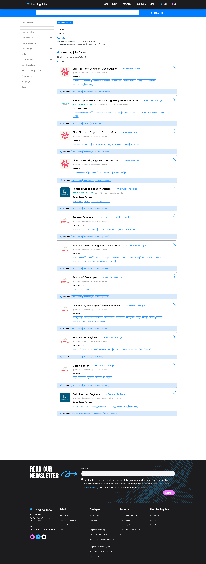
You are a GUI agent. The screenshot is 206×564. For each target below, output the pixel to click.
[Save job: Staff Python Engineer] (174, 336)
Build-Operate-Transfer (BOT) (101, 551)
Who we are (154, 515)
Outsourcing (94, 556)
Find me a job (156, 13)
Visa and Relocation (68, 525)
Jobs (106, 4)
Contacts (153, 525)
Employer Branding (97, 530)
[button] (117, 79)
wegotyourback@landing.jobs (43, 529)
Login (165, 4)
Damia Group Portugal (83, 197)
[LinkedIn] (32, 536)
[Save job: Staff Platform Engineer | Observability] (174, 67)
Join (175, 4)
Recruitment (64, 515)
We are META (78, 225)
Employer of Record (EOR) (100, 547)
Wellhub (76, 76)
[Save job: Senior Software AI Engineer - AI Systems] (174, 244)
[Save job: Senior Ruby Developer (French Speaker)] (174, 304)
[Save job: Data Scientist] (174, 364)
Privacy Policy (91, 487)
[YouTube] (43, 536)
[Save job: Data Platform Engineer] (174, 392)
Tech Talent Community (69, 520)
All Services (94, 515)
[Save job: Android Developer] (174, 215)
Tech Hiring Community (129, 530)
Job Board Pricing (97, 525)
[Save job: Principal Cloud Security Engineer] (174, 187)
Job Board (94, 520)
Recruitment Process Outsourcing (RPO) (103, 540)
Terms (161, 483)
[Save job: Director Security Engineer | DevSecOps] (174, 159)
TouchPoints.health (81, 108)
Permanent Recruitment (99, 534)
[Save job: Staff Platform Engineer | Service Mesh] (174, 131)
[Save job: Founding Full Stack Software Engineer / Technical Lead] (174, 99)
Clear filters (27, 22)
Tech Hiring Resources (128, 525)
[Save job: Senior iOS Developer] (174, 276)
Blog (61, 530)
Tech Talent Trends (127, 515)
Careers (153, 520)
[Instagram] (38, 536)
